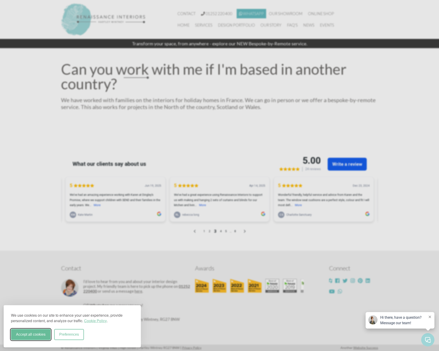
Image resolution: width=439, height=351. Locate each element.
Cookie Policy (95, 320)
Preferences (69, 334)
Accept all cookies (31, 334)
